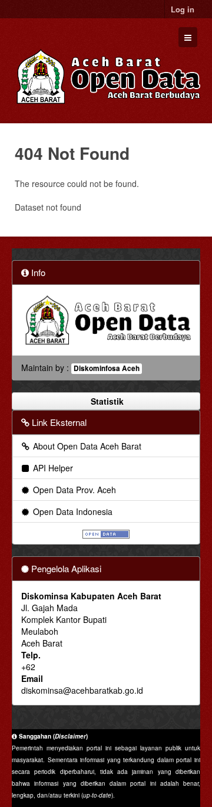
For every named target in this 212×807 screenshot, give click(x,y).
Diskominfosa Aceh (107, 368)
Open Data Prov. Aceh (73, 490)
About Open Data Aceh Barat (86, 446)
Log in (182, 9)
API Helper (52, 468)
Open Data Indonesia (71, 511)
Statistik (106, 401)
